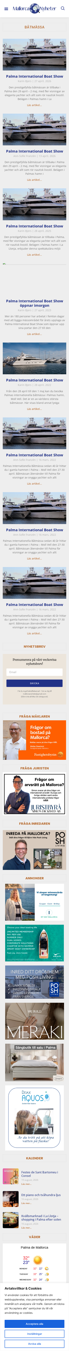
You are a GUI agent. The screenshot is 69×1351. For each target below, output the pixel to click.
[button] (6, 9)
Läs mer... (26, 1184)
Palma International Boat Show (34, 76)
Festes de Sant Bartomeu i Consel (39, 1174)
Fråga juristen (34, 768)
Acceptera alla (34, 1323)
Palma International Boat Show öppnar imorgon (34, 303)
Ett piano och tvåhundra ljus (41, 1195)
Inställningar (34, 1333)
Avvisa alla (34, 1343)
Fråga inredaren (34, 823)
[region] (34, 1317)
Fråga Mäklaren (34, 716)
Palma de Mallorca (34, 1247)
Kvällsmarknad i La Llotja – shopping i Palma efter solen (41, 1218)
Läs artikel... (34, 105)
